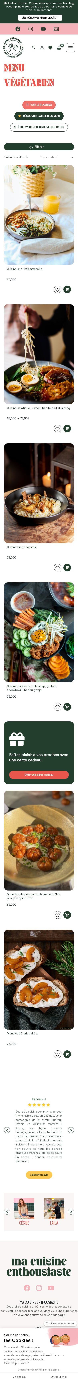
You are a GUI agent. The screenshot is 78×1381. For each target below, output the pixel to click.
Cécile (24, 1223)
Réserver (67, 289)
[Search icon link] (33, 48)
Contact (39, 1327)
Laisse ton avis (39, 1175)
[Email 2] (56, 28)
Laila (54, 1223)
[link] (50, 48)
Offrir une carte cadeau (39, 774)
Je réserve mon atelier (40, 17)
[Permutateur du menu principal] (70, 47)
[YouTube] (43, 28)
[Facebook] (18, 28)
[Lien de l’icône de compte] (42, 47)
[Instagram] (31, 28)
